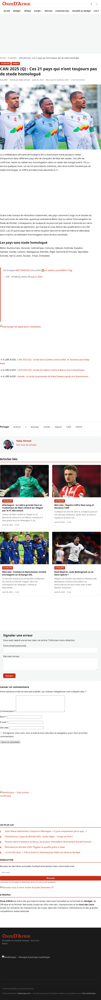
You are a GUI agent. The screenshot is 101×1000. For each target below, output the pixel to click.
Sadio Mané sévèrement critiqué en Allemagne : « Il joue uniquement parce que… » (46, 831)
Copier (68, 427)
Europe (37, 11)
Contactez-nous (62, 11)
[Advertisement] (50, 33)
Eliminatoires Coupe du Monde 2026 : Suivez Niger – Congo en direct (39, 836)
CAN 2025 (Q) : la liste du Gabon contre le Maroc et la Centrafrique (50, 369)
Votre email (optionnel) (14, 645)
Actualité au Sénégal (81, 11)
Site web (4, 727)
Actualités (5, 64)
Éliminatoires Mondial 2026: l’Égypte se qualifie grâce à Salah (35, 847)
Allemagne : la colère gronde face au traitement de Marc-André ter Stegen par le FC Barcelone (22, 507)
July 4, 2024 (36, 276)
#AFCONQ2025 (22, 270)
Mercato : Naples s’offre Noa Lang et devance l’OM (74, 506)
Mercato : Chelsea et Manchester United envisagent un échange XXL (24, 573)
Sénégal (16, 11)
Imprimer (79, 427)
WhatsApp (35, 427)
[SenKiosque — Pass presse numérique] (50, 807)
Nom (3, 716)
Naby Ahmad (24, 80)
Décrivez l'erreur (11, 656)
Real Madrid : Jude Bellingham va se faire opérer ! (73, 573)
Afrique (27, 11)
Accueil (7, 11)
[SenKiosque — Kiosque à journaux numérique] (50, 968)
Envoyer (9, 676)
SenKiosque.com (24, 993)
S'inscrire (50, 878)
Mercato (48, 11)
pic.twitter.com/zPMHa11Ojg (58, 270)
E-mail (4, 722)
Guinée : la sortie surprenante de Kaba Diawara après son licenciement (52, 376)
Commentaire (7, 711)
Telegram (58, 427)
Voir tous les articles (26, 444)
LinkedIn (46, 427)
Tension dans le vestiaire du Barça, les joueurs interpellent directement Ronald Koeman (48, 841)
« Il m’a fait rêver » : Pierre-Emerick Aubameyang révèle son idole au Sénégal (42, 852)
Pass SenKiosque (88, 993)
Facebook (17, 427)
